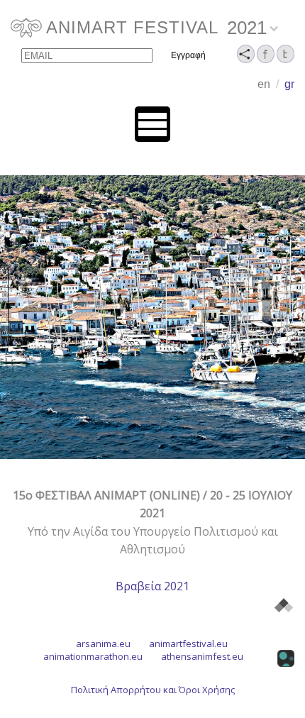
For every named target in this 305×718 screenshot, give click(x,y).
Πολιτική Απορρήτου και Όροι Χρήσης (153, 689)
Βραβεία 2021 (152, 586)
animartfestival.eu (188, 643)
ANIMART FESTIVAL (132, 27)
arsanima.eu (103, 643)
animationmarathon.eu (93, 656)
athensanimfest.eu (202, 656)
